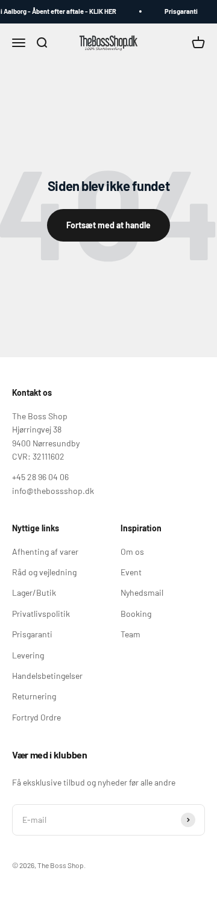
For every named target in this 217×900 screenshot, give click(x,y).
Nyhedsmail (142, 592)
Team (130, 634)
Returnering (34, 696)
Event (131, 572)
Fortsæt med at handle (108, 225)
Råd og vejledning (44, 572)
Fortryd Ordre (36, 717)
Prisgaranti (180, 11)
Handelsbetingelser (47, 675)
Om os (132, 551)
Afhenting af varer (45, 551)
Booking (136, 613)
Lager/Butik (34, 592)
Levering (28, 655)
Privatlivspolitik (41, 613)
